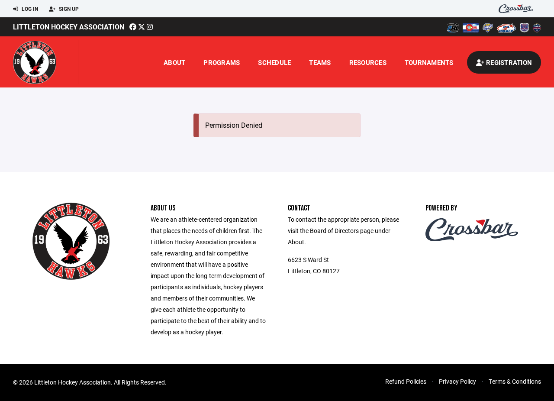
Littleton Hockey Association (68, 26)
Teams (320, 62)
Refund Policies (405, 381)
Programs (221, 62)
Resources (368, 62)
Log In (29, 8)
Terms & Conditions (515, 381)
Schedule (274, 62)
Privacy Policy (457, 381)
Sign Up (68, 8)
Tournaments (429, 62)
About (174, 62)
